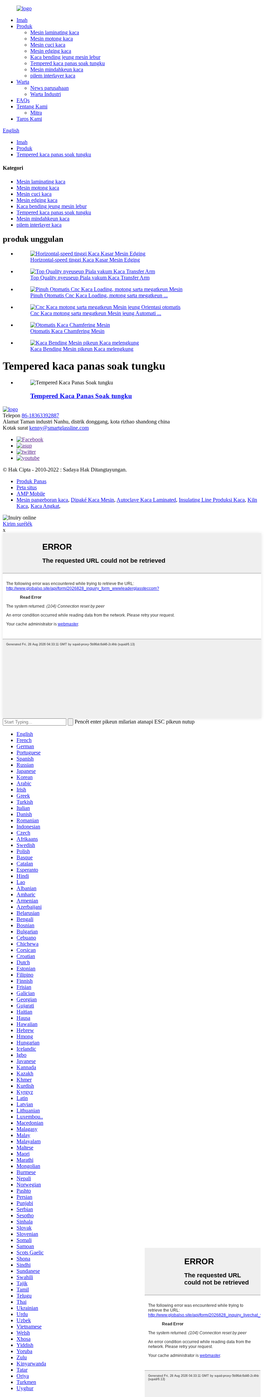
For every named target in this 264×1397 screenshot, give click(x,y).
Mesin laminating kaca (54, 32)
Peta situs (26, 487)
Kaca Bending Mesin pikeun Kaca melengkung (81, 349)
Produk (24, 26)
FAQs (23, 100)
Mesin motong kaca (51, 38)
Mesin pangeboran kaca (42, 500)
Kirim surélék (17, 524)
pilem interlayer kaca (52, 76)
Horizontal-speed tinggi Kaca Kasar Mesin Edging (85, 260)
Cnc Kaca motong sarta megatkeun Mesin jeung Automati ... (95, 313)
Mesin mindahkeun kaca (56, 69)
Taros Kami (29, 119)
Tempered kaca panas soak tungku (67, 63)
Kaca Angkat (45, 506)
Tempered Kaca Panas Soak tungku (81, 395)
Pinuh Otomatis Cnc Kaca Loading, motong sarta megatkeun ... (99, 295)
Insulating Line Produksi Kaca (212, 500)
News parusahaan (49, 88)
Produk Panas (31, 481)
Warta (22, 82)
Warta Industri (45, 94)
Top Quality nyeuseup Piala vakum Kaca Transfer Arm (90, 277)
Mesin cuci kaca (47, 45)
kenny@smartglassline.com (59, 428)
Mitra (36, 113)
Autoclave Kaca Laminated (146, 500)
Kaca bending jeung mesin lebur (65, 57)
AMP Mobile (30, 494)
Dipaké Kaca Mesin (92, 500)
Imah (22, 20)
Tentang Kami (31, 106)
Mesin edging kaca (50, 51)
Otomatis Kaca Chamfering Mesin (67, 331)
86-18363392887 (40, 415)
